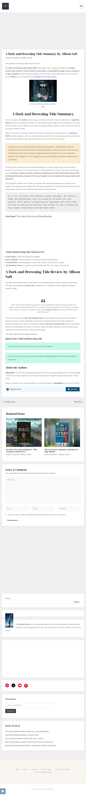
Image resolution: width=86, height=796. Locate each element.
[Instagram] (7, 685)
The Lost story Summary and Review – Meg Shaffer (62, 450)
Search (7, 598)
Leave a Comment (12, 58)
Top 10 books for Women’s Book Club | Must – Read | (24, 739)
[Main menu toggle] (81, 6)
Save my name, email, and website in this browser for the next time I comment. (37, 515)
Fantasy (23, 58)
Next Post (79, 402)
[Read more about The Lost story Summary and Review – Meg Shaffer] (62, 432)
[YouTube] (20, 685)
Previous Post (8, 402)
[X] (13, 685)
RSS (17, 769)
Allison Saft (9, 373)
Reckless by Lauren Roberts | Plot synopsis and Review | (21, 450)
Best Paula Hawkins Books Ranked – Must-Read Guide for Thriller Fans (30, 746)
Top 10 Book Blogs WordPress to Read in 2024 (21, 735)
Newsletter (58, 383)
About (25, 769)
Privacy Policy (46, 769)
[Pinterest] (26, 686)
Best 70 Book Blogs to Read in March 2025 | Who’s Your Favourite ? (29, 742)
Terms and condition (62, 769)
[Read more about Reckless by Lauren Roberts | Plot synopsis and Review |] (24, 432)
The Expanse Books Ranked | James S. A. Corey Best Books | (27, 731)
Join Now (74, 389)
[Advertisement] (43, 34)
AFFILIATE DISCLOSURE (43, 772)
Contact (34, 769)
